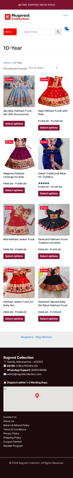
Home (6, 62)
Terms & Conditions (14, 429)
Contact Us (10, 417)
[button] (8, 31)
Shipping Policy (12, 437)
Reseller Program (13, 445)
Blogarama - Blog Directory (36, 337)
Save (10, 79)
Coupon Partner (12, 441)
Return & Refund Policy (16, 425)
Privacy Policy (11, 433)
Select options (14, 123)
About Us (8, 421)
